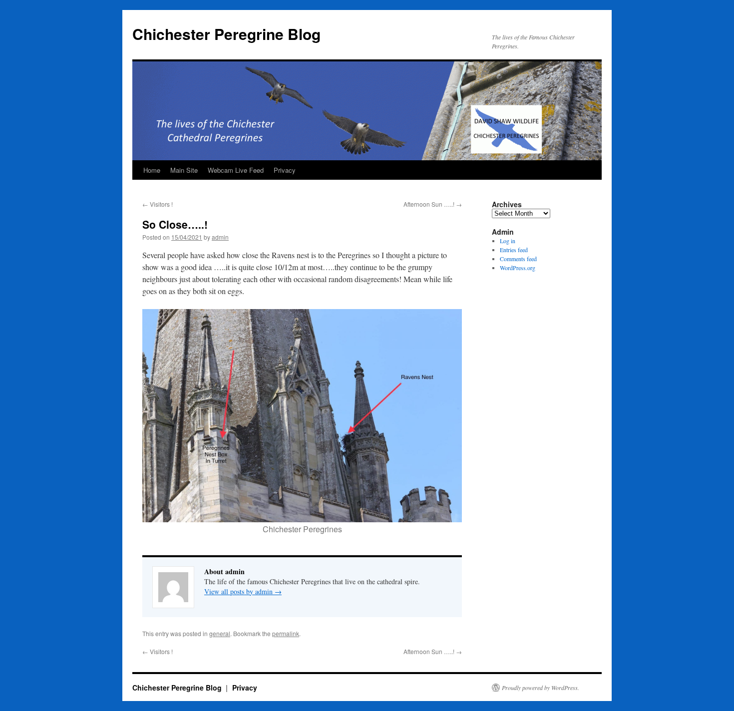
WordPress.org (517, 268)
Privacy (285, 170)
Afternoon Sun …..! (432, 204)
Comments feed (518, 259)
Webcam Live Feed (236, 170)
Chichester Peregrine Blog (226, 33)
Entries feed (514, 250)
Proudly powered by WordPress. (540, 688)
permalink (285, 633)
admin (220, 237)
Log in (507, 241)
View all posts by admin (243, 591)
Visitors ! (157, 204)
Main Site (184, 170)
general (219, 633)
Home (151, 170)
